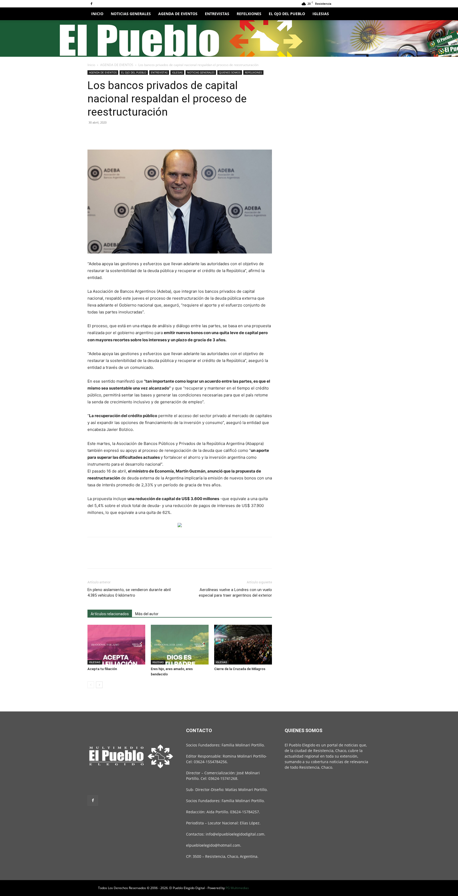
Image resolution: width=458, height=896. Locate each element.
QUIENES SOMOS (229, 72)
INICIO (97, 13)
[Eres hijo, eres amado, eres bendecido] (180, 645)
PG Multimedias (237, 888)
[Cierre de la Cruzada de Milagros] (243, 645)
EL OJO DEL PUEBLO (287, 13)
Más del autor (146, 614)
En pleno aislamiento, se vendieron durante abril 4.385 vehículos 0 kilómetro (129, 592)
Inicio (91, 65)
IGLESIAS (320, 13)
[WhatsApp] (129, 134)
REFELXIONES (249, 13)
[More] (141, 134)
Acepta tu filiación (102, 669)
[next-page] (99, 684)
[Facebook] (91, 3)
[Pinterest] (117, 134)
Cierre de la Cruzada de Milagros (239, 669)
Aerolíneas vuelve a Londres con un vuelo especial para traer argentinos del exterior (235, 592)
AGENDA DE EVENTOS (177, 13)
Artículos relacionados (110, 614)
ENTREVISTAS (217, 13)
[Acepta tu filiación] (116, 645)
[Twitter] (105, 134)
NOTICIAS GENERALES (131, 13)
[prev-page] (90, 684)
